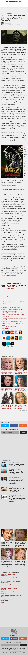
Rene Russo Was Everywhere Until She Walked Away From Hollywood (20, 564)
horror (12, 296)
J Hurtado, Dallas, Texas (7, 584)
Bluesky (6, 638)
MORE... (3, 602)
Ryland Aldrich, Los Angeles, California (11, 595)
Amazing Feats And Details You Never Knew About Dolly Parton (7, 372)
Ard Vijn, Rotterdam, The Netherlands (10, 581)
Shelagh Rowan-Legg (6, 599)
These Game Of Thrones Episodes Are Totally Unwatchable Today (7, 407)
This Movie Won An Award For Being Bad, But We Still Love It (20, 544)
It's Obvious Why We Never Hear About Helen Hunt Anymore (21, 372)
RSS (23, 638)
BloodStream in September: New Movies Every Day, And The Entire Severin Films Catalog (17, 499)
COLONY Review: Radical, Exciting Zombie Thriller (17, 465)
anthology (5, 296)
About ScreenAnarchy (7, 648)
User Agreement (18, 649)
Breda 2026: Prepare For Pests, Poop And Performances (16, 490)
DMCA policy (11, 288)
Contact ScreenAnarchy (20, 648)
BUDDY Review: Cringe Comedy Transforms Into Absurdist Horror (16, 472)
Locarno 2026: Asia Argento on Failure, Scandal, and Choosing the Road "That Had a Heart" (17, 481)
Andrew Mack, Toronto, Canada (9, 577)
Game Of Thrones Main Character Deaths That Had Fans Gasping (6, 564)
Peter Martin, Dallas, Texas (8, 574)
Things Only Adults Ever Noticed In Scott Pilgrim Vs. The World (20, 389)
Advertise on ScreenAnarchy (14, 651)
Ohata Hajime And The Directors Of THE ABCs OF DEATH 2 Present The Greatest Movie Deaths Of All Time (14, 314)
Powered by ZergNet (23, 410)
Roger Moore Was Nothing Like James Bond (6, 543)
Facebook (14, 638)
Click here (13, 286)
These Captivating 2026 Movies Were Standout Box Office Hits (20, 407)
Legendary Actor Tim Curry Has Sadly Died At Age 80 (6, 389)
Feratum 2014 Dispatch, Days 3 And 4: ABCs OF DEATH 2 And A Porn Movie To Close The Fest (14, 323)
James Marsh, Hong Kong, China (9, 588)
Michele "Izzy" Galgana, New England (10, 591)
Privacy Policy (9, 649)
